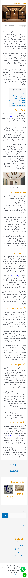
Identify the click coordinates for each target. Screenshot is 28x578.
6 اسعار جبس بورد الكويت (18, 105)
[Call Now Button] (25, 575)
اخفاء (15, 90)
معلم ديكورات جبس (18, 555)
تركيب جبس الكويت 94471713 (10, 497)
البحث (24, 512)
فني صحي (22, 526)
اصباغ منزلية (20, 542)
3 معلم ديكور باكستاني (20, 98)
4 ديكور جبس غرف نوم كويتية (17, 100)
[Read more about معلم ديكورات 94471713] (19, 488)
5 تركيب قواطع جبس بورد (18, 103)
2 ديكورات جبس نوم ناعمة (18, 96)
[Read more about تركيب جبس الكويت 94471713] (8, 489)
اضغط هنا (14, 575)
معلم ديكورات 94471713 (20, 494)
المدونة (21, 545)
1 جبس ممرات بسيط (20, 93)
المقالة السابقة (14, 465)
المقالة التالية (14, 471)
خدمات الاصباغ (19, 548)
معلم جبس (20, 552)
